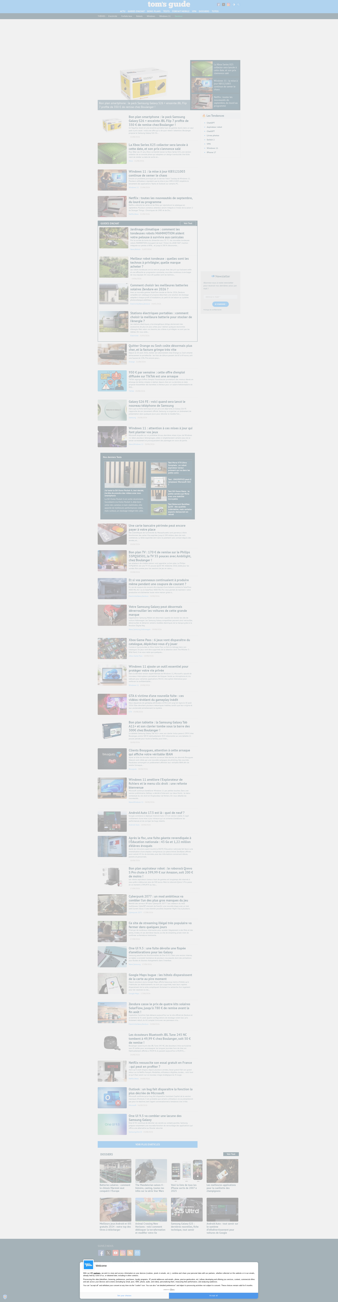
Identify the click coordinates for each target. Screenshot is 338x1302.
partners (97, 1273)
